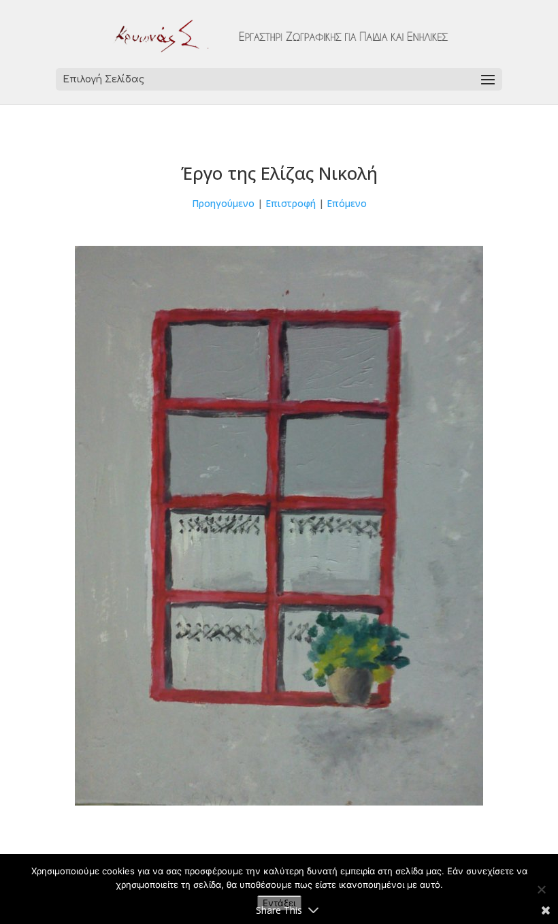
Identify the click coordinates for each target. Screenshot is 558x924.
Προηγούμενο (223, 203)
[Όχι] (541, 889)
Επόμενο (347, 203)
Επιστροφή (290, 203)
